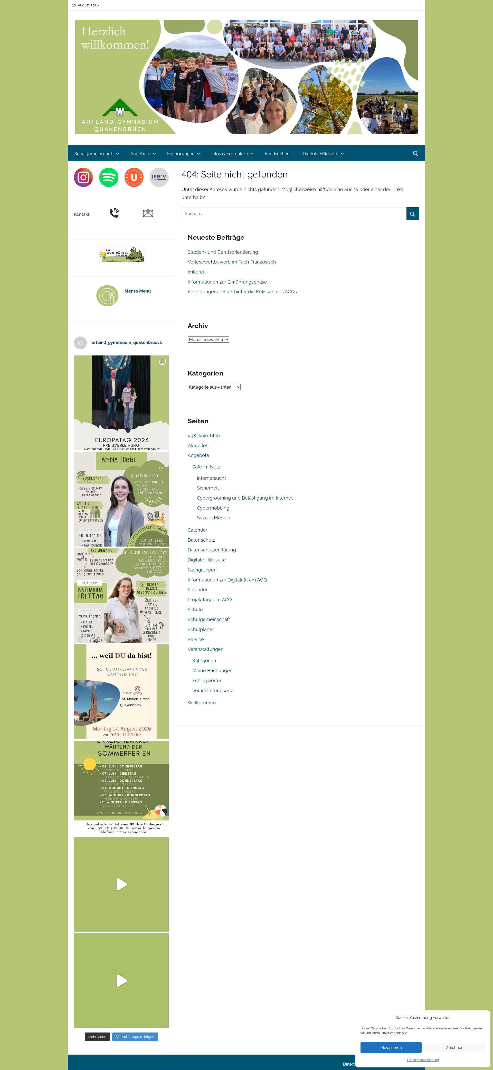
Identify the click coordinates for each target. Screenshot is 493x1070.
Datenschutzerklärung (423, 1060)
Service (196, 639)
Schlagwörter (206, 680)
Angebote (140, 153)
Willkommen (202, 702)
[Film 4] (121, 980)
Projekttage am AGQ (210, 599)
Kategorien (204, 660)
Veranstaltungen (206, 649)
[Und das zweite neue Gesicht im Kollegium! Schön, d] (121, 499)
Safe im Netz (206, 467)
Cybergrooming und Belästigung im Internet (245, 498)
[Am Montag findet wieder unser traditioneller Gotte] (121, 691)
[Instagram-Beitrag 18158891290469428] (121, 788)
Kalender (197, 589)
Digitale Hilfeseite (320, 153)
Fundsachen (277, 153)
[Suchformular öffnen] (415, 153)
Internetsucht (211, 478)
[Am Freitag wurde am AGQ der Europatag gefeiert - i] (121, 402)
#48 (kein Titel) (204, 435)
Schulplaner (201, 629)
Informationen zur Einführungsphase (227, 282)
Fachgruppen (181, 153)
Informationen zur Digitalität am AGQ (227, 580)
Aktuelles (198, 445)
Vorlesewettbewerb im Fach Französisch (232, 262)
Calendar (197, 530)
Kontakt (81, 214)
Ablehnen (454, 1047)
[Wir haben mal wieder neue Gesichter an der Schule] (121, 595)
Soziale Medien (213, 517)
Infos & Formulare (229, 153)
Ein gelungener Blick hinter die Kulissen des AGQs (242, 291)
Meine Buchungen (212, 670)
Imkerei (196, 272)
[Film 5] (121, 884)
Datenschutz (201, 540)
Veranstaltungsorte (213, 690)
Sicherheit (208, 488)
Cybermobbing (213, 508)
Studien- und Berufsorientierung (223, 252)
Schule (195, 609)
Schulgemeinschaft (94, 153)
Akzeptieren (391, 1047)
